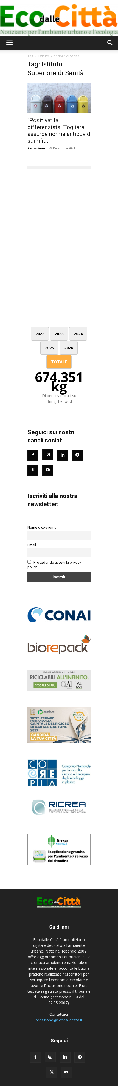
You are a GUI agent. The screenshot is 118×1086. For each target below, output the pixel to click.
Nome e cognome (42, 527)
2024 (78, 333)
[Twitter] (32, 470)
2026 (68, 347)
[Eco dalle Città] (59, 18)
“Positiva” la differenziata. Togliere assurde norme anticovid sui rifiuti (58, 130)
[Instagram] (47, 454)
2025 (49, 347)
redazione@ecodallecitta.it (59, 1020)
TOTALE (59, 361)
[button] (9, 43)
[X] (51, 1072)
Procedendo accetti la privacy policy (54, 564)
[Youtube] (47, 470)
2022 (39, 333)
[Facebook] (32, 455)
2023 (59, 333)
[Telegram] (77, 455)
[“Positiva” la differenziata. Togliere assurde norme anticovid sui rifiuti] (59, 98)
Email (31, 545)
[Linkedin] (62, 455)
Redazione (36, 148)
